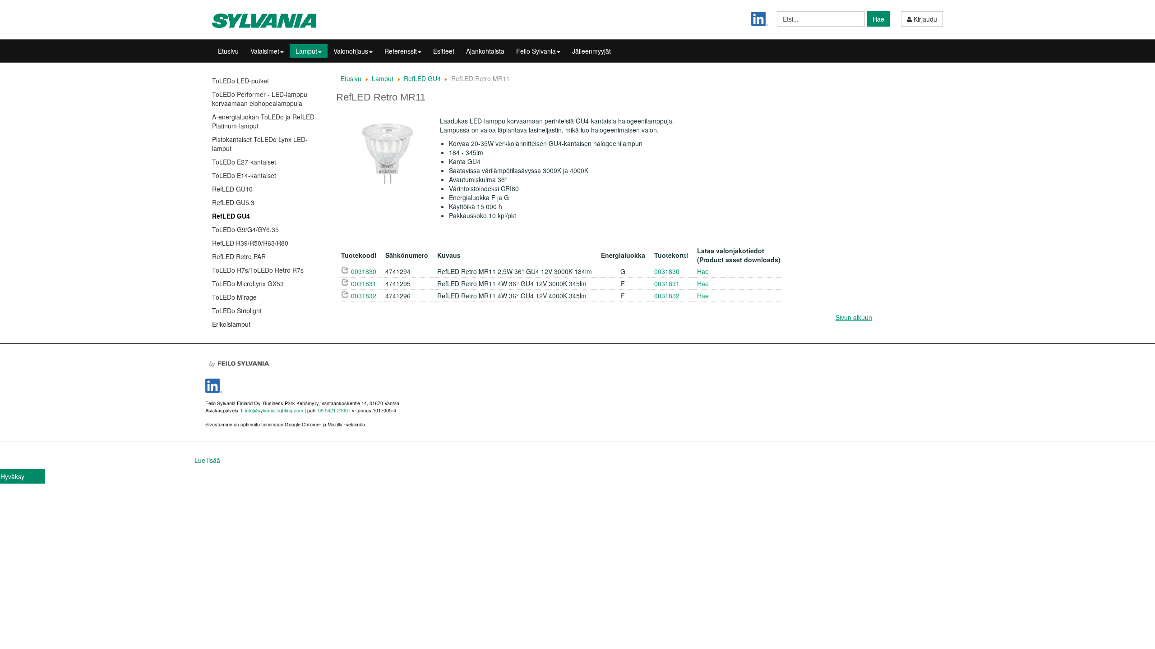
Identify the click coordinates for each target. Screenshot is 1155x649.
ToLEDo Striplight (237, 310)
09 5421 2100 (332, 410)
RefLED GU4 (231, 215)
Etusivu (228, 50)
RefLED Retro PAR (239, 256)
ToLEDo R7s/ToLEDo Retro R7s (258, 269)
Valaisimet (264, 50)
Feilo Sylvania (536, 50)
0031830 (363, 271)
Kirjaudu (924, 18)
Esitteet (443, 50)
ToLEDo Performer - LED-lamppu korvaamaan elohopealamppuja (259, 99)
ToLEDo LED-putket (240, 80)
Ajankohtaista (485, 50)
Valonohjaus (350, 50)
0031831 (363, 283)
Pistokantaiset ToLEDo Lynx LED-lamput (260, 144)
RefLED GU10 (232, 188)
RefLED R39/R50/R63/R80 (250, 242)
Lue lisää (207, 460)
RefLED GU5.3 (233, 202)
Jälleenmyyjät (591, 50)
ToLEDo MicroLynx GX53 (248, 283)
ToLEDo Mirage (234, 297)
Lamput (306, 50)
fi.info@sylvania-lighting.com (272, 410)
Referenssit (400, 50)
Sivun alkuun (854, 317)
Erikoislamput (231, 324)
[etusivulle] (268, 20)
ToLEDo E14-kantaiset (244, 175)
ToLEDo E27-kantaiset (244, 161)
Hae (878, 18)
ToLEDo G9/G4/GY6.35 (245, 229)
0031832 (363, 295)
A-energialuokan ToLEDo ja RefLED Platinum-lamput (263, 121)
